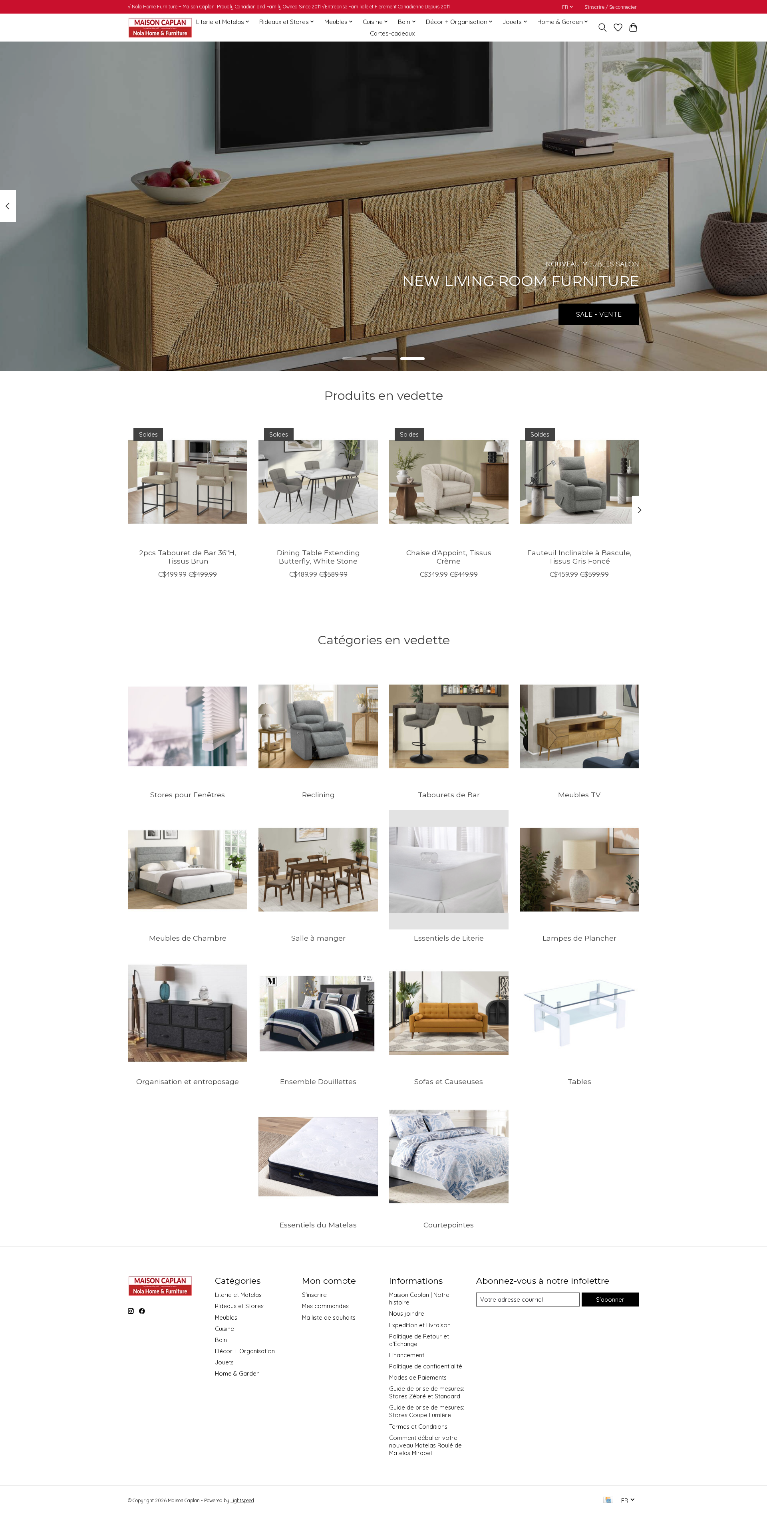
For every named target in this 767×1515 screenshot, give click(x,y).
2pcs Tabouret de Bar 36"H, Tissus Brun (187, 556)
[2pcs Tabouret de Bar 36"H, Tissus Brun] (187, 482)
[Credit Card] (608, 1500)
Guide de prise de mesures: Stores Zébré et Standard (426, 1392)
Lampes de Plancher (579, 938)
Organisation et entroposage (187, 1081)
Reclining (318, 794)
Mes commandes (325, 1306)
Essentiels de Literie (449, 938)
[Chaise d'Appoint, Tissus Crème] (449, 482)
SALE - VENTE (599, 314)
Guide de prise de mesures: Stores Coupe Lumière (426, 1411)
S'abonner (610, 1299)
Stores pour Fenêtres (187, 794)
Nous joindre (406, 1313)
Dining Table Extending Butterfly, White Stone (318, 556)
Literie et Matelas (238, 1295)
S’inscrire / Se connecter (610, 7)
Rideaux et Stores (239, 1306)
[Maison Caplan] (160, 27)
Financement (406, 1355)
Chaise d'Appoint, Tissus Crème (448, 556)
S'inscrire (314, 1295)
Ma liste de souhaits (329, 1317)
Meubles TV (579, 794)
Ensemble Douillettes (318, 1081)
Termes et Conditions (418, 1426)
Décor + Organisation (245, 1351)
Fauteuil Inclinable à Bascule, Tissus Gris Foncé (579, 556)
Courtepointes (448, 1225)
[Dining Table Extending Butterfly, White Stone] (318, 482)
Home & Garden (237, 1373)
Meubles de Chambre (188, 938)
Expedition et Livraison (420, 1325)
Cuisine (224, 1328)
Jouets (224, 1362)
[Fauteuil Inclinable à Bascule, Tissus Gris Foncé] (579, 482)
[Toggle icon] (602, 27)
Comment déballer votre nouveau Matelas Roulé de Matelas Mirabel (425, 1445)
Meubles (226, 1317)
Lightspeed (242, 1500)
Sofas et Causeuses (448, 1081)
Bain (221, 1340)
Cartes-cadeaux (392, 33)
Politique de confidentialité (425, 1366)
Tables (579, 1081)
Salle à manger (318, 938)
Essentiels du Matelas (318, 1225)
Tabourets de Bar (449, 794)
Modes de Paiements (418, 1377)
